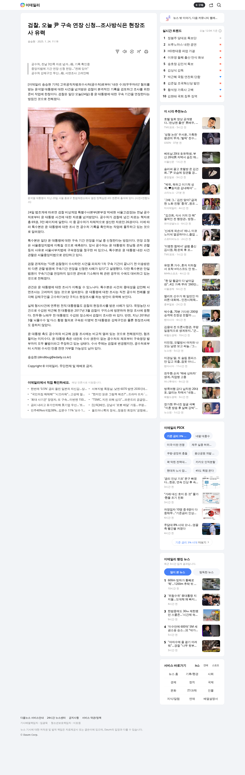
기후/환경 (192, 674)
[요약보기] (117, 51)
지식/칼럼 (173, 699)
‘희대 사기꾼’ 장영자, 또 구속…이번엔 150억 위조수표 (59, 400)
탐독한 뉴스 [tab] (206, 572)
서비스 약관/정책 (91, 717)
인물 (211, 690)
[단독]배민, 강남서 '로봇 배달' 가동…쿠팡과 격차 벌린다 (120, 405)
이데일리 (33, 5)
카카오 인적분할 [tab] (205, 462)
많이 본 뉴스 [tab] (177, 572)
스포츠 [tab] (215, 665)
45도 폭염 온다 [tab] (205, 470)
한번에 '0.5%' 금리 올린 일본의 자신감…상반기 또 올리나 (59, 389)
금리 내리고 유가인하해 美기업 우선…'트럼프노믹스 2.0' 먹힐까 (59, 405)
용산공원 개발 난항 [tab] (206, 453)
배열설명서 (211, 699)
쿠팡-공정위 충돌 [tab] (177, 453)
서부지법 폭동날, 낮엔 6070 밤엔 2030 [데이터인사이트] (120, 389)
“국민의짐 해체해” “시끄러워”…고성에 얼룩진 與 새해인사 (59, 394)
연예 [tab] (205, 665)
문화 (173, 690)
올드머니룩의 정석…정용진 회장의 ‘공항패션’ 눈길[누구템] (120, 410)
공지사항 (74, 717)
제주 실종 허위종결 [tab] (203, 444)
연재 (192, 699)
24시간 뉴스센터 (56, 717)
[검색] (220, 5)
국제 (211, 682)
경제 (173, 682)
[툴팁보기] (220, 31)
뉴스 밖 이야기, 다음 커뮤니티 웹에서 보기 (198, 18)
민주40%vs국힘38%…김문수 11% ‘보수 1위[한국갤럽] (59, 410)
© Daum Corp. (29, 734)
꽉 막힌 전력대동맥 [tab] (178, 462)
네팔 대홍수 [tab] (203, 436)
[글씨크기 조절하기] (139, 51)
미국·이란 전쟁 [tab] (176, 444)
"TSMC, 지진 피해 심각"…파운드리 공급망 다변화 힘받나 (120, 400)
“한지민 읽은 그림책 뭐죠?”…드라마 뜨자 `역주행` (120, 394)
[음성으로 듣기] (124, 51)
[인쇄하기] (146, 51)
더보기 (190, 542)
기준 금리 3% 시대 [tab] (178, 436)
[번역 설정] (131, 51)
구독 (200, 5)
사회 (211, 674)
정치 (192, 682)
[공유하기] (211, 5)
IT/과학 (192, 690)
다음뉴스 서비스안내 (32, 717)
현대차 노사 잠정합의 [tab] (179, 470)
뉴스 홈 (173, 674)
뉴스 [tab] (197, 665)
